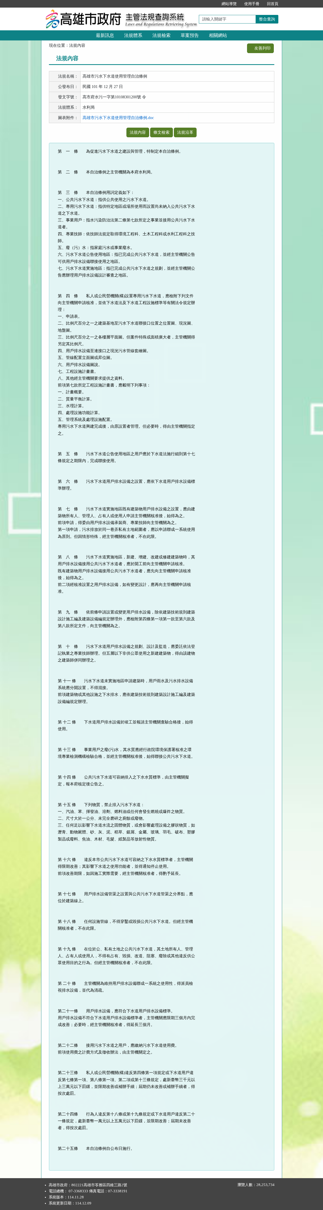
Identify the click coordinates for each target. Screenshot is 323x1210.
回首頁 (272, 4)
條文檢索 (161, 132)
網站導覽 (229, 4)
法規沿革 (185, 132)
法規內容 (138, 132)
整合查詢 (267, 19)
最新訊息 (105, 35)
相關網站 (218, 35)
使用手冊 (251, 4)
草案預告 (190, 35)
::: (212, 4)
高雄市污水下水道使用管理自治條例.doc (118, 118)
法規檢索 (161, 35)
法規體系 (133, 35)
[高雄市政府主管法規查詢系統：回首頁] (81, 10)
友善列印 (262, 48)
